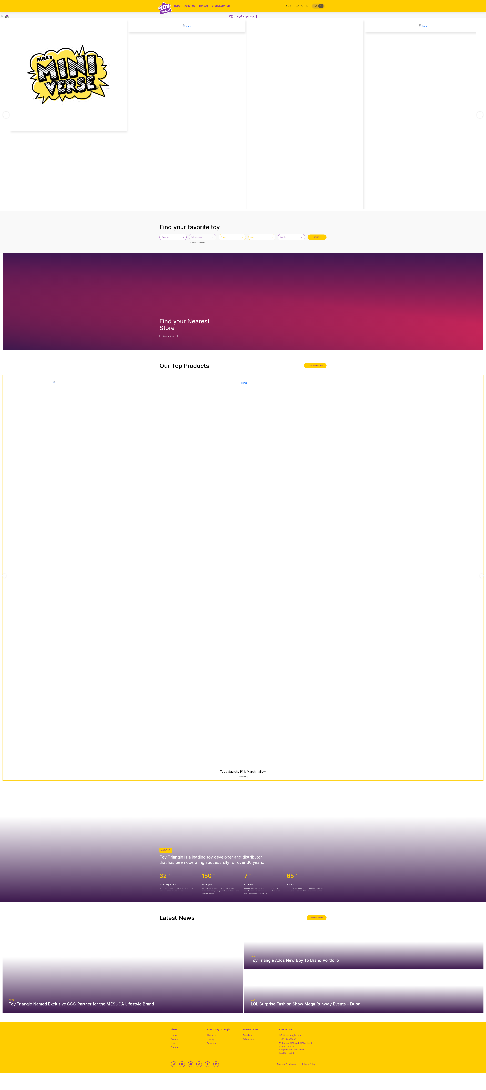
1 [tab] (239, 15)
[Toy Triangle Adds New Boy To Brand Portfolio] (363, 948)
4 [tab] (246, 15)
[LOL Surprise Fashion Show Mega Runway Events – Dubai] (363, 992)
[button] (4, 576)
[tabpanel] (243, 16)
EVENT (254, 1000)
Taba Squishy (243, 776)
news (11, 1000)
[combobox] (173, 237)
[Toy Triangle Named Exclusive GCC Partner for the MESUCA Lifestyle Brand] (123, 970)
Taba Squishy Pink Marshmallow (243, 771)
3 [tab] (243, 15)
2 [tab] (241, 15)
